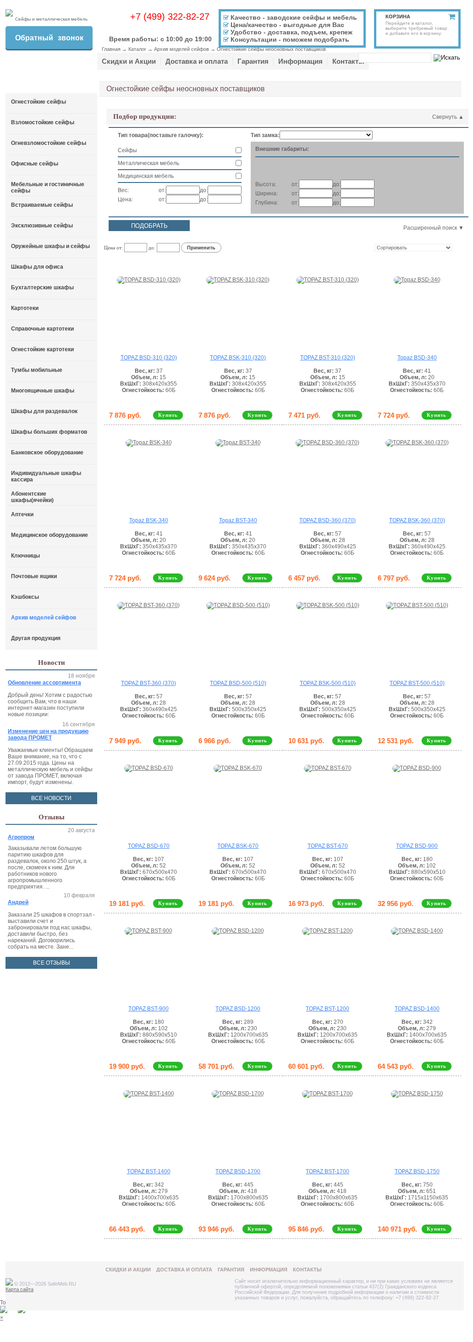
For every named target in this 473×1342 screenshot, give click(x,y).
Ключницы (25, 555)
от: (162, 190)
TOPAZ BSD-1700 (237, 1171)
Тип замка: (265, 135)
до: (204, 190)
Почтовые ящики (34, 576)
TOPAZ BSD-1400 (417, 1008)
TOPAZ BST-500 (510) (417, 683)
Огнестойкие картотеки (42, 349)
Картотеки (24, 308)
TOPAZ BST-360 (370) (148, 683)
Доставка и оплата (196, 61)
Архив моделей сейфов (181, 49)
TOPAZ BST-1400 (148, 1171)
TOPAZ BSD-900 (417, 846)
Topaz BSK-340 (148, 520)
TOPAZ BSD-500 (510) (238, 683)
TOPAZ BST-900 (148, 1008)
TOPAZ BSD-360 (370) (327, 520)
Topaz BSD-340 (417, 357)
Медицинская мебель (146, 176)
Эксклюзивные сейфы (42, 225)
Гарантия (253, 61)
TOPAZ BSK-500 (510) (328, 683)
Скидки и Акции (129, 61)
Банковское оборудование (47, 452)
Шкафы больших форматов (49, 432)
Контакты (348, 61)
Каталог (137, 49)
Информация (300, 61)
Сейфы (127, 150)
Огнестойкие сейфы (38, 102)
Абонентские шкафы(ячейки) (32, 497)
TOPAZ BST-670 (328, 846)
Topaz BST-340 (238, 520)
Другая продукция (35, 638)
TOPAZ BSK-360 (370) (417, 520)
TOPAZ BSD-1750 (417, 1171)
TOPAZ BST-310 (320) (327, 357)
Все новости (51, 798)
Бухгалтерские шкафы (42, 287)
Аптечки (22, 514)
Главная (111, 49)
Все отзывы (51, 963)
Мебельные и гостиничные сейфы (47, 187)
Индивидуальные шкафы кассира (46, 476)
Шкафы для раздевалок (44, 411)
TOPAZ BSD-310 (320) (149, 357)
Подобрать (149, 225)
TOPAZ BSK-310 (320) (238, 357)
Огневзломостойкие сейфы (48, 143)
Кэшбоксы (25, 597)
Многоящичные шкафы (42, 390)
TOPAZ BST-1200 (327, 1008)
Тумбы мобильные (36, 370)
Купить (168, 415)
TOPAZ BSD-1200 (237, 1008)
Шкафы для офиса (37, 267)
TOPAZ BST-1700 (327, 1171)
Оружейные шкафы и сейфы (50, 246)
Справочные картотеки (42, 329)
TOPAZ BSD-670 (149, 846)
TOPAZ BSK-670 (237, 846)
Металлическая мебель (148, 163)
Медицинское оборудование (49, 535)
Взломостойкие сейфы (42, 122)
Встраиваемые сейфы (42, 205)
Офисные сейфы (34, 163)
